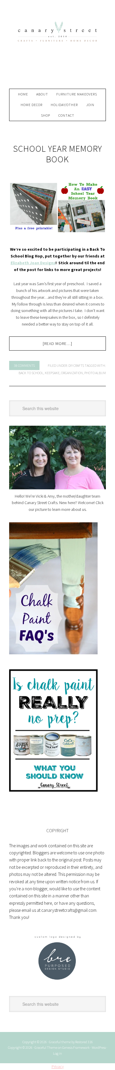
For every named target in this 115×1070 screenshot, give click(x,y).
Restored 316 (84, 1042)
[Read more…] (57, 343)
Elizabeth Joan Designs (33, 262)
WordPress (99, 1047)
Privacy (58, 1066)
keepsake (52, 373)
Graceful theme (60, 1042)
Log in (57, 1053)
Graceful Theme (45, 1047)
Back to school (31, 373)
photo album (95, 373)
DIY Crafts (76, 365)
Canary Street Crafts (57, 47)
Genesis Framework (76, 1047)
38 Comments (24, 365)
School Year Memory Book (57, 154)
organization (72, 373)
